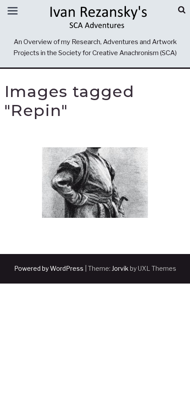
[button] (182, 10)
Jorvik (120, 268)
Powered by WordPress (49, 268)
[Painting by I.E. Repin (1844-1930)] (95, 182)
